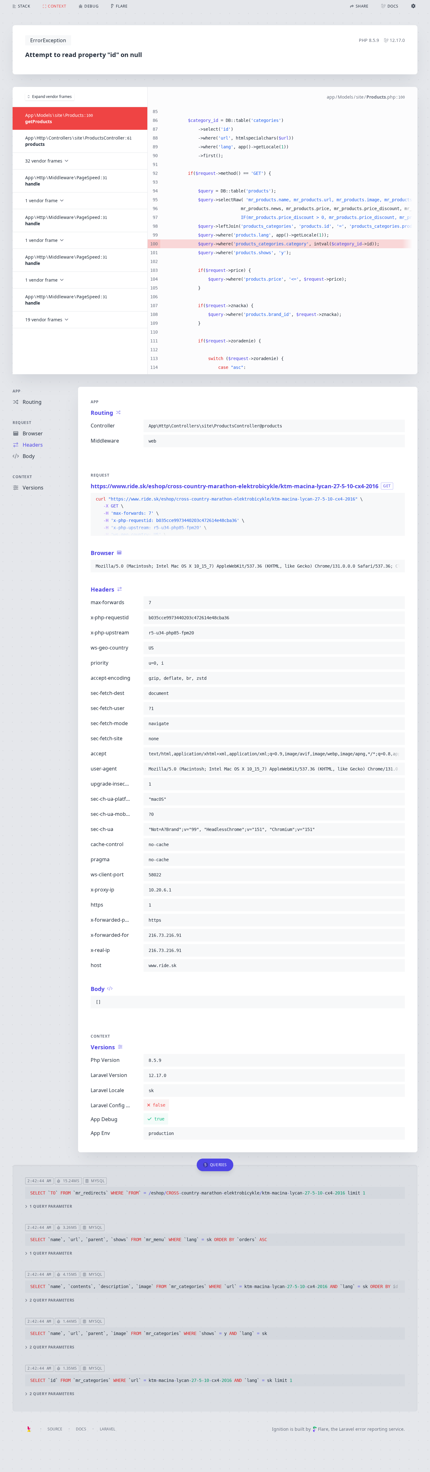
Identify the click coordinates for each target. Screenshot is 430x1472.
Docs (81, 1429)
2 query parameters (52, 1300)
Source (55, 1429)
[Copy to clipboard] (397, 426)
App (17, 391)
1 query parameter (51, 1206)
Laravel (107, 1429)
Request (22, 422)
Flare (323, 1429)
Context (22, 476)
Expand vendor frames (52, 96)
